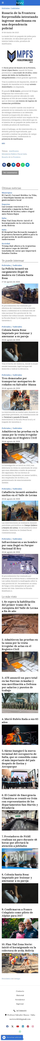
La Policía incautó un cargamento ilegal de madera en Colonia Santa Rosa (17, 273)
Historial (20, 995)
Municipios (7, 193)
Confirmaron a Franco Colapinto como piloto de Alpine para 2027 (17, 912)
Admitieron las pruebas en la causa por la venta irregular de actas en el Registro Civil (20, 434)
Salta (4, 218)
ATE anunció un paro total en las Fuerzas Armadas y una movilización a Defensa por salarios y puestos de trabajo (19, 684)
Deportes (6, 204)
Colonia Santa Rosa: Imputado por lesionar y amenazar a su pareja (17, 333)
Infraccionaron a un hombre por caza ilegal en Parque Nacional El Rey (19, 545)
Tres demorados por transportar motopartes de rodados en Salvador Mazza (19, 381)
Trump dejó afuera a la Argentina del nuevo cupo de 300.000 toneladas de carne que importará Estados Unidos (19, 249)
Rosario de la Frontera (11, 157)
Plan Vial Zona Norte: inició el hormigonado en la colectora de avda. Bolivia (18, 223)
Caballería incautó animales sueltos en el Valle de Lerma (19, 493)
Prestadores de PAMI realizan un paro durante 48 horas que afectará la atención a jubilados (19, 841)
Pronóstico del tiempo (11, 979)
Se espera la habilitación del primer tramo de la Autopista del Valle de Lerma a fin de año (20, 606)
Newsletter (20, 1000)
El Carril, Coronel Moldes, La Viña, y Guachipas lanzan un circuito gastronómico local (19, 197)
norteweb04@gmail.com (20, 1019)
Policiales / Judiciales (11, 8)
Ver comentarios (10, 173)
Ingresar (20, 1004)
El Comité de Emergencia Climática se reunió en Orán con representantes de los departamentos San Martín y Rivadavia (20, 801)
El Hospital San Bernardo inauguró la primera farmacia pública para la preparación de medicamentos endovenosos (20, 236)
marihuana (14, 151)
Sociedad (6, 243)
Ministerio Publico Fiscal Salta (14, 154)
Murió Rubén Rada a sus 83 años (20, 720)
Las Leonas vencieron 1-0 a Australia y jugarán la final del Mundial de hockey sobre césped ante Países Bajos (18, 210)
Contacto (20, 991)
